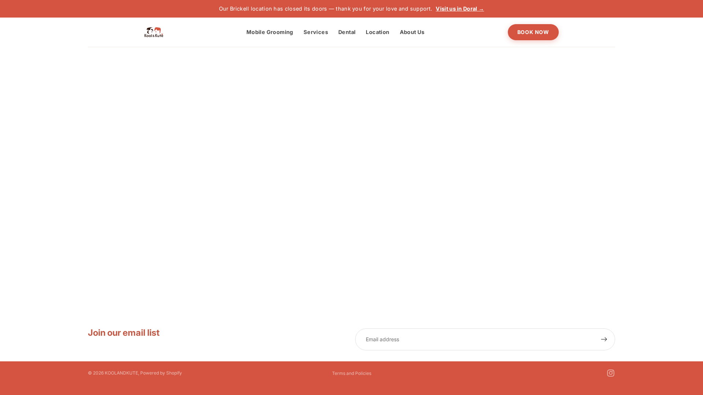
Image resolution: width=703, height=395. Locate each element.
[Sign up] (604, 339)
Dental (347, 32)
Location (377, 32)
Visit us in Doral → (460, 8)
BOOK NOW (533, 32)
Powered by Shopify (161, 373)
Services (316, 32)
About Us (412, 32)
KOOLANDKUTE (121, 373)
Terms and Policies (351, 373)
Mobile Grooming (269, 32)
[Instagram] (610, 373)
